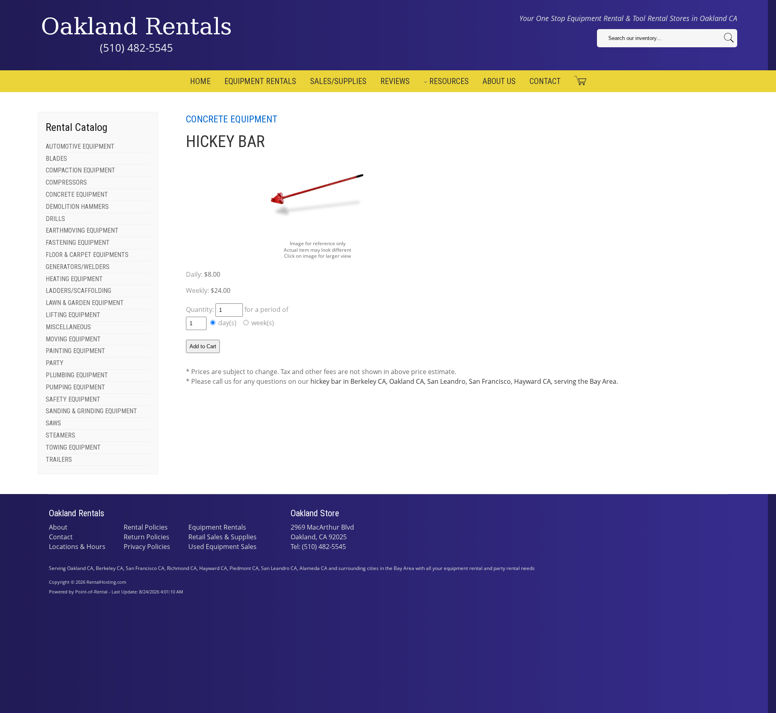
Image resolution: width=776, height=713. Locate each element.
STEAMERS (60, 435)
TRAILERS (59, 459)
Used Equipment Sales (222, 546)
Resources (449, 81)
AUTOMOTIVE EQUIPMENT (80, 146)
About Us (499, 81)
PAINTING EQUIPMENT (75, 351)
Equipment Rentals (260, 81)
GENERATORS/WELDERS (78, 267)
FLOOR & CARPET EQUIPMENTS (87, 255)
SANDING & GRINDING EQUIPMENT (91, 411)
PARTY (54, 363)
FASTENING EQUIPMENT (78, 242)
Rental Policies (146, 527)
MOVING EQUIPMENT (73, 339)
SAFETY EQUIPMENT (73, 399)
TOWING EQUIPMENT (73, 447)
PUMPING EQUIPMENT (75, 387)
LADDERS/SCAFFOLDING (78, 290)
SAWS (53, 423)
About (58, 527)
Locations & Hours (77, 546)
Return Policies (146, 536)
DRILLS (55, 219)
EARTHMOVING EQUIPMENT (82, 230)
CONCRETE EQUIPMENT (77, 194)
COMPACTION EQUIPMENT (80, 170)
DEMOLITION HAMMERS (77, 206)
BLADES (56, 158)
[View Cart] (577, 81)
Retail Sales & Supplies (222, 536)
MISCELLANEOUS (68, 327)
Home (200, 81)
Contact (545, 81)
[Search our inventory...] (729, 38)
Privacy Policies (147, 546)
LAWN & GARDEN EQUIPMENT (85, 303)
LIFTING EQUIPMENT (73, 315)
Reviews (395, 81)
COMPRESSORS (66, 182)
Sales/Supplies (338, 81)
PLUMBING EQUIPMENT (77, 375)
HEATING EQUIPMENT (74, 279)
